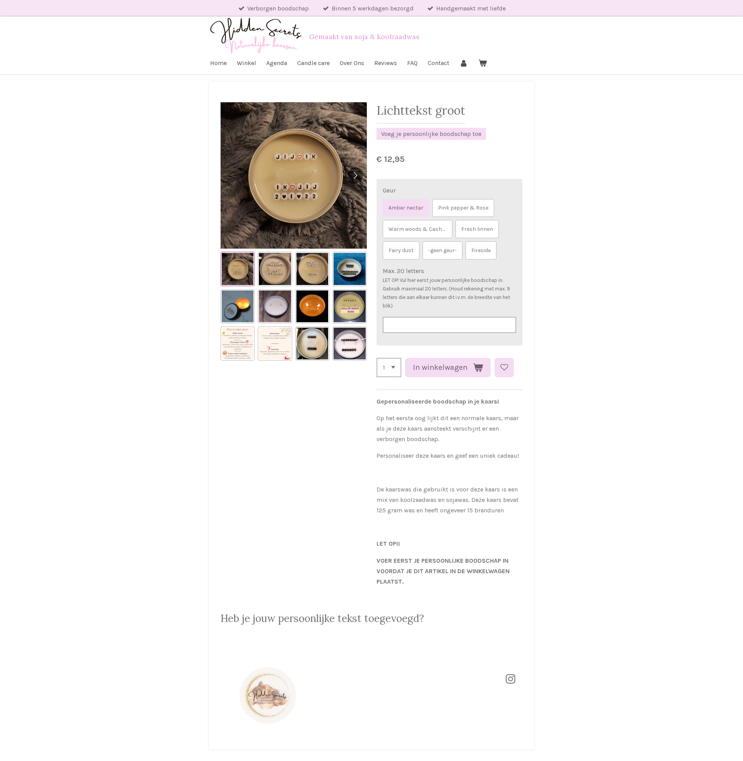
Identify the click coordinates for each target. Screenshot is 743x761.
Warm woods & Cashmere (420, 229)
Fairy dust (401, 250)
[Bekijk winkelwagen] (482, 63)
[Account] (463, 63)
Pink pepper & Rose (463, 207)
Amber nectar (406, 207)
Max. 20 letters (403, 271)
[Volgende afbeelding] (355, 175)
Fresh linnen (477, 229)
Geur (389, 190)
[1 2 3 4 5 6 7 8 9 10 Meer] (389, 367)
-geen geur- (442, 250)
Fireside (481, 250)
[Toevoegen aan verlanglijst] (504, 367)
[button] (238, 269)
